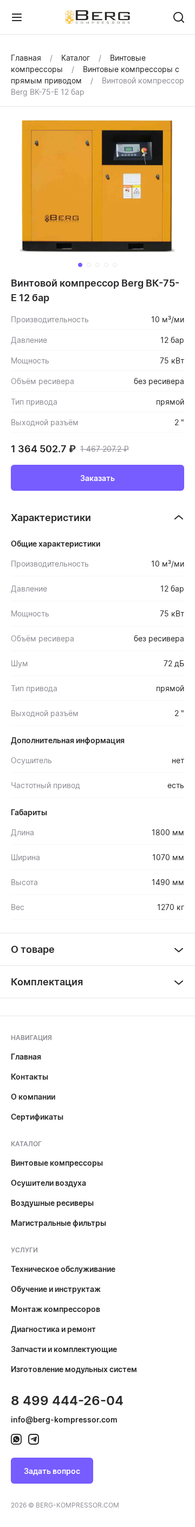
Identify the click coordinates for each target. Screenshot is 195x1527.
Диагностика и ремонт (53, 1329)
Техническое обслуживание (63, 1268)
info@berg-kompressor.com (64, 1419)
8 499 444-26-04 (67, 1400)
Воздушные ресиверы (52, 1202)
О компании (33, 1096)
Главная (26, 1056)
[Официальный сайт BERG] (97, 17)
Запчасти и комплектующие (64, 1349)
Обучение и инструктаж (56, 1289)
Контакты (29, 1076)
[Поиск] (178, 17)
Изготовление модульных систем (74, 1369)
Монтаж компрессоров (55, 1309)
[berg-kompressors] (16, 1439)
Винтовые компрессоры (57, 1162)
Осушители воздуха (48, 1182)
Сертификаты (37, 1116)
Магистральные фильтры (58, 1222)
